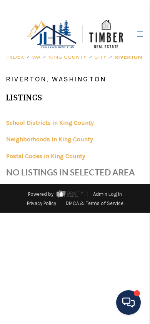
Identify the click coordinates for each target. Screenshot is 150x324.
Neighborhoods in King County (49, 139)
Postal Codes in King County (45, 156)
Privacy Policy (41, 203)
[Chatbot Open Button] (128, 302)
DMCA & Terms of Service (94, 203)
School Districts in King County (49, 122)
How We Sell (86, 232)
